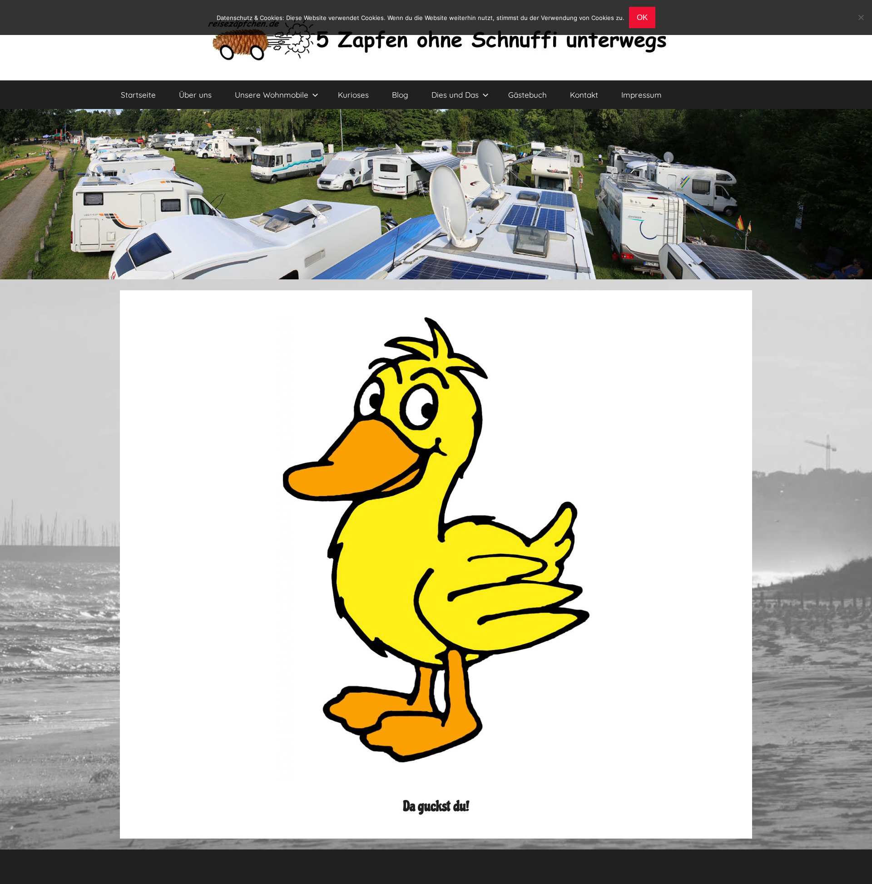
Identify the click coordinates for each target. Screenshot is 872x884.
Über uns (195, 94)
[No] (860, 17)
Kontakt (584, 94)
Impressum (641, 94)
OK (642, 17)
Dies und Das (455, 94)
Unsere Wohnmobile (271, 94)
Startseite (138, 94)
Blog (400, 94)
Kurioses (353, 94)
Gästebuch (527, 94)
